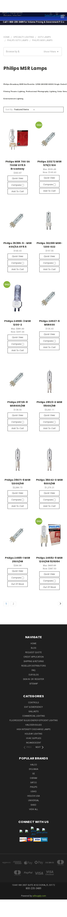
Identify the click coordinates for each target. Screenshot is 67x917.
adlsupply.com (39, 896)
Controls (33, 702)
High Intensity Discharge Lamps (33, 729)
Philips (33, 787)
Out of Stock (17, 584)
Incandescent (33, 743)
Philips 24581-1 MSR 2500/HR (17, 559)
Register (39, 679)
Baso (33, 805)
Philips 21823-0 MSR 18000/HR (49, 403)
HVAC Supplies (33, 738)
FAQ (33, 670)
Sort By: (9, 109)
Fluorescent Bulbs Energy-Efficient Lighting (33, 720)
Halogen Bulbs (33, 725)
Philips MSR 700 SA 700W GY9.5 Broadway (17, 165)
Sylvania (33, 769)
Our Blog (34, 675)
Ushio (34, 791)
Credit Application (34, 657)
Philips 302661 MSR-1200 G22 (49, 244)
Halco (33, 765)
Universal (33, 800)
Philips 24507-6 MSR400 (49, 322)
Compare (16, 185)
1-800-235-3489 (15, 22)
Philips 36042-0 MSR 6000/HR (49, 481)
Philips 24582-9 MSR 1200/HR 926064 (49, 559)
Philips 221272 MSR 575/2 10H (49, 163)
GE (33, 773)
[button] (32, 51)
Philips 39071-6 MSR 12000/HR (17, 481)
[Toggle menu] (62, 16)
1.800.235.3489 (57, 8)
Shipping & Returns (34, 661)
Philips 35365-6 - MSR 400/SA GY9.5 (17, 244)
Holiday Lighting (33, 734)
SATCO (33, 782)
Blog (33, 648)
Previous (5, 911)
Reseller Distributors (33, 666)
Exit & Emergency (33, 707)
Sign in (26, 679)
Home (33, 643)
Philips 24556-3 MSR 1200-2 (17, 322)
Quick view (17, 178)
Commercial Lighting (33, 716)
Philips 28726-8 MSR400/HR (17, 403)
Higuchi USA (33, 796)
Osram (33, 778)
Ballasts (33, 711)
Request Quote (33, 652)
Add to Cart (18, 191)
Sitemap (33, 683)
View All (33, 809)
